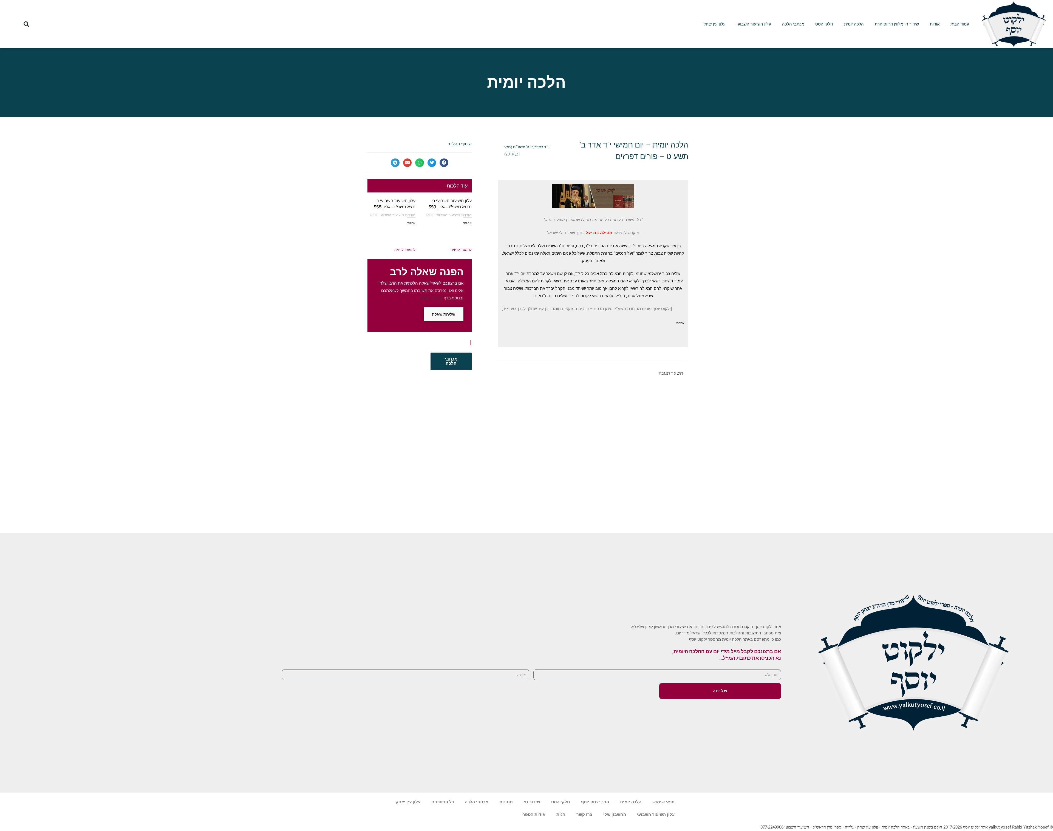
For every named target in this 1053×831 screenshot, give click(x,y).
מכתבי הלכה (793, 24)
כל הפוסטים (442, 801)
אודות (934, 24)
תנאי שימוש (663, 801)
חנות (560, 814)
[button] (26, 24)
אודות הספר (534, 814)
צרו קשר (584, 814)
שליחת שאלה (443, 314)
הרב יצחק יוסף (595, 801)
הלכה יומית (854, 24)
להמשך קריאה (461, 250)
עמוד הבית (959, 24)
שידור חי (532, 801)
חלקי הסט (824, 24)
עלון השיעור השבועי (754, 24)
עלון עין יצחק (714, 24)
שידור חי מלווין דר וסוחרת (897, 24)
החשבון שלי (614, 814)
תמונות (506, 801)
